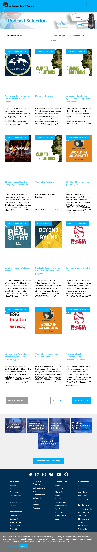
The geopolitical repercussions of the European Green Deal (75, 357)
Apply (53, 40)
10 (61, 400)
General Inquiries (85, 485)
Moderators (60, 512)
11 (68, 400)
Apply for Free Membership (49, 460)
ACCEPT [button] (23, 546)
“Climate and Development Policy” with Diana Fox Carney (17, 99)
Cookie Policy (64, 541)
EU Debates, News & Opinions (21, 6)
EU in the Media (39, 495)
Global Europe (42, 309)
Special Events (61, 502)
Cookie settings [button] (10, 546)
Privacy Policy (83, 532)
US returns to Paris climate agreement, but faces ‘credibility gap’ (17, 357)
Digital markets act (44, 96)
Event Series (60, 499)
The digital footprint (45, 182)
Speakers (59, 509)
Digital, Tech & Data (45, 51)
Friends (13, 505)
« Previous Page (17, 400)
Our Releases (15, 495)
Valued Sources (16, 502)
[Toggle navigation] (89, 4)
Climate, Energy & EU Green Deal (17, 52)
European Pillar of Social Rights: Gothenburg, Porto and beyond (78, 99)
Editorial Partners (17, 499)
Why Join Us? (15, 515)
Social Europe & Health (76, 51)
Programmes (15, 492)
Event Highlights (62, 505)
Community (14, 519)
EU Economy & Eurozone (77, 223)
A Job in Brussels (85, 509)
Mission (13, 485)
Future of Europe (44, 223)
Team (12, 489)
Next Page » (81, 400)
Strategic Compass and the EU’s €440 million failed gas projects (47, 271)
